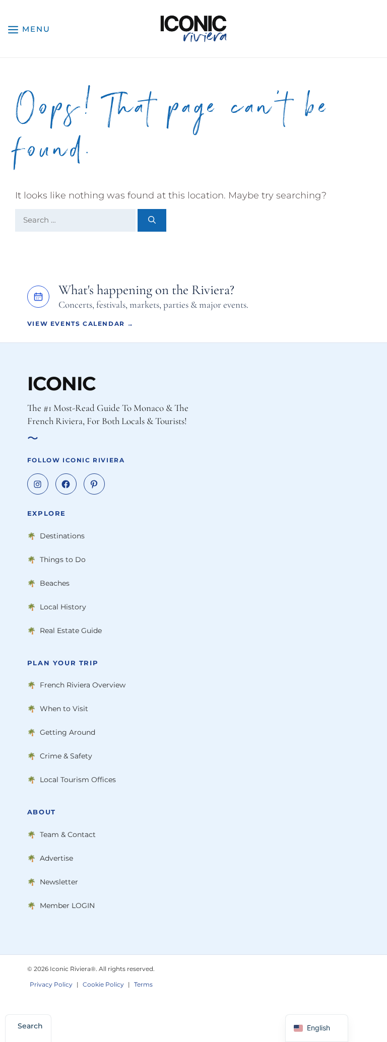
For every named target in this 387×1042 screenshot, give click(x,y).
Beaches (55, 583)
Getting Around (67, 732)
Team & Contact (68, 834)
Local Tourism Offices (78, 779)
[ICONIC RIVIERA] (193, 29)
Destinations (62, 535)
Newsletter (59, 881)
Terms (143, 984)
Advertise (56, 858)
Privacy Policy (51, 984)
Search (30, 1025)
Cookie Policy (103, 984)
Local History (63, 606)
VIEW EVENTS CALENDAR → (80, 323)
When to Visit (64, 708)
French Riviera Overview (82, 684)
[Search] (152, 220)
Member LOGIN (67, 905)
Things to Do (63, 559)
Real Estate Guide (71, 630)
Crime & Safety (66, 755)
